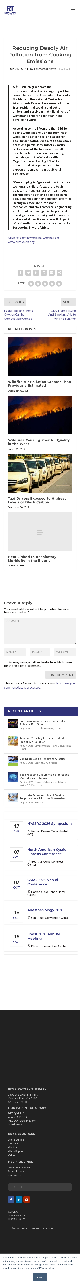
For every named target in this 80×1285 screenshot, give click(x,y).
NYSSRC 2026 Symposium (49, 824)
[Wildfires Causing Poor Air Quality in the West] (40, 415)
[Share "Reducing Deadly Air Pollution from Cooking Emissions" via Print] (59, 273)
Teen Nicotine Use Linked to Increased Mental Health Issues (44, 776)
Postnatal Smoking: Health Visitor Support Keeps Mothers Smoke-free (43, 796)
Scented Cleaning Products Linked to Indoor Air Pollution (44, 740)
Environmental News (42, 68)
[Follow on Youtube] (26, 1199)
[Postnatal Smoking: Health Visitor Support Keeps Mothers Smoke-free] (13, 797)
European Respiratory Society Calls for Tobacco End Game (45, 722)
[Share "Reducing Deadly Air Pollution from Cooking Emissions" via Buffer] (44, 273)
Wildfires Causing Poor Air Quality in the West (39, 442)
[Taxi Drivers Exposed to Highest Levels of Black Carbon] (40, 473)
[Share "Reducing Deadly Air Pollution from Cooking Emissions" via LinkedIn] (36, 273)
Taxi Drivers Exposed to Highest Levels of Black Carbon (37, 500)
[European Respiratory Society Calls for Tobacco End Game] (13, 723)
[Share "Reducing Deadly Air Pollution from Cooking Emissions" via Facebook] (20, 273)
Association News (44, 728)
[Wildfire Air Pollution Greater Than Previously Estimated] (40, 356)
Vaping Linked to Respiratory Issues (43, 758)
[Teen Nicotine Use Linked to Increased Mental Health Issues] (13, 777)
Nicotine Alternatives (46, 781)
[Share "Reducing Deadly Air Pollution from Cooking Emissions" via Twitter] (28, 273)
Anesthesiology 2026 (45, 910)
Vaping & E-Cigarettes (46, 762)
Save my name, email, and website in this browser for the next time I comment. (38, 663)
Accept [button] (40, 1277)
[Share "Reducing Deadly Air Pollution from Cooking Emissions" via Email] (52, 273)
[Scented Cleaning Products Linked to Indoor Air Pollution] (13, 741)
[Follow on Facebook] (11, 1199)
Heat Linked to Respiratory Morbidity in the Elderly (32, 558)
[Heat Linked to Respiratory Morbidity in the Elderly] (40, 531)
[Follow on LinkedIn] (19, 1199)
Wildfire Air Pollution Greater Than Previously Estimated (39, 383)
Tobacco (58, 728)
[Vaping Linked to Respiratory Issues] (13, 761)
